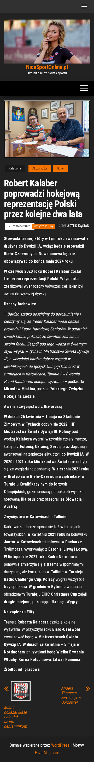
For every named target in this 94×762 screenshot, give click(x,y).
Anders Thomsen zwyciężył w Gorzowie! (71, 695)
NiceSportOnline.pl (47, 67)
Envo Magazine (47, 752)
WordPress (60, 745)
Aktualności (39, 168)
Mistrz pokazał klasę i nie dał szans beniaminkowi (15, 717)
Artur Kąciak (78, 226)
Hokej (60, 168)
